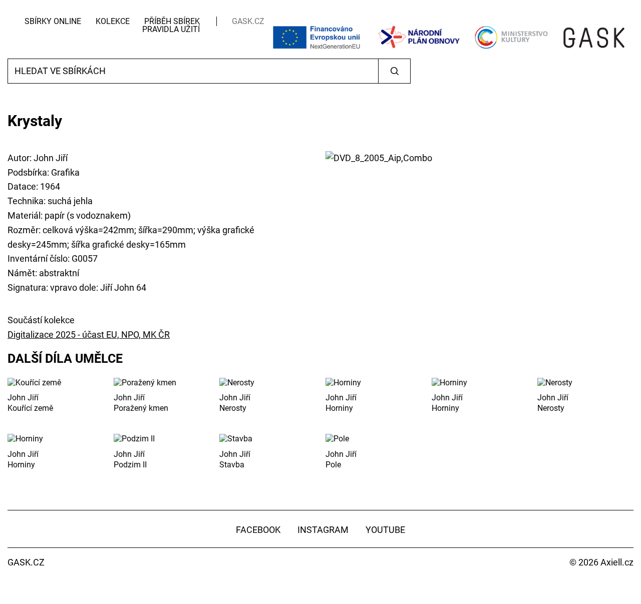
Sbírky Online (53, 21)
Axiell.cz (616, 562)
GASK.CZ (248, 21)
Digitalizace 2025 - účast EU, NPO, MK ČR (89, 334)
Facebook (258, 529)
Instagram (323, 529)
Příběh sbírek (172, 21)
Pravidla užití (171, 29)
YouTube (385, 529)
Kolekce (113, 21)
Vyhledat (394, 71)
